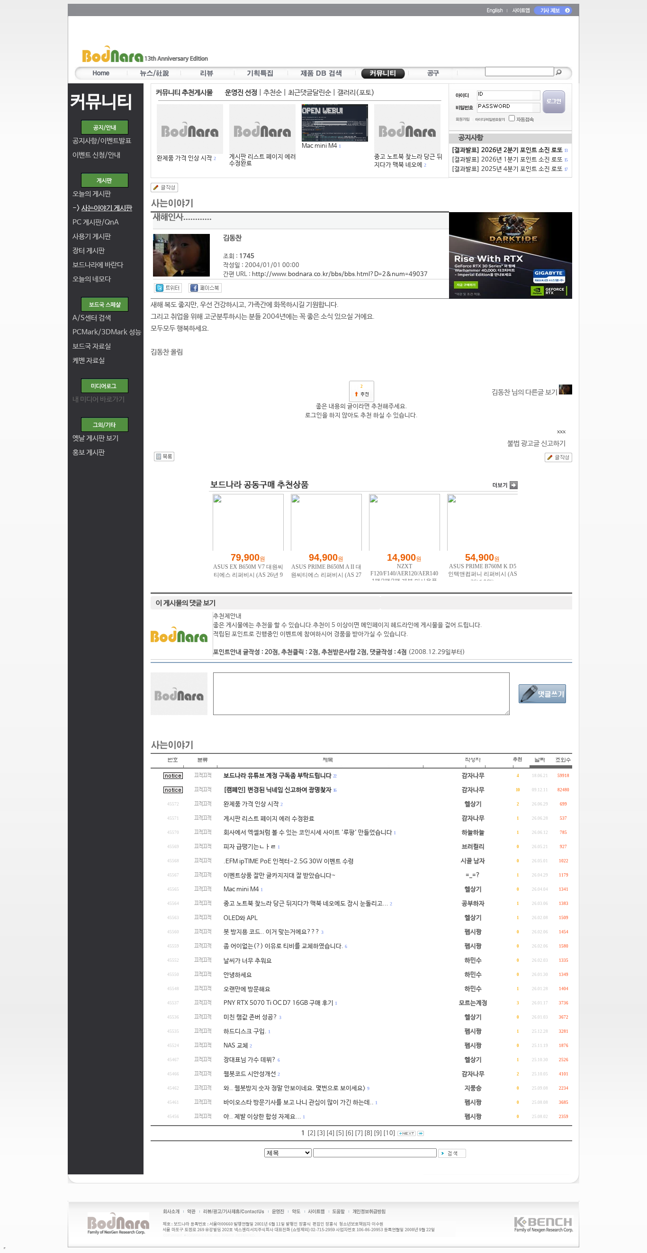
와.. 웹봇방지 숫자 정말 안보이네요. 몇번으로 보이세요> (295, 1088)
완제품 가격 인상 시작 (184, 158)
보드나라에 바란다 (97, 265)
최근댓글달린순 (309, 93)
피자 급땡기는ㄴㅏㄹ (250, 846)
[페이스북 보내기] (205, 288)
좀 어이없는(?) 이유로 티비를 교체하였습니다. (283, 946)
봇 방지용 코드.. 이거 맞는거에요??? (272, 932)
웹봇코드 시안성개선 (250, 1074)
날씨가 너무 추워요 (248, 961)
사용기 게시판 (91, 237)
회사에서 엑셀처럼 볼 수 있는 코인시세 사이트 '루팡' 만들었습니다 (308, 832)
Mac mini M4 (319, 146)
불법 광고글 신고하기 (536, 443)
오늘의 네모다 (91, 279)
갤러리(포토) (356, 93)
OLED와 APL (241, 918)
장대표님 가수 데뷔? (250, 1060)
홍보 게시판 (88, 452)
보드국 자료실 (91, 346)
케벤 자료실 (88, 361)
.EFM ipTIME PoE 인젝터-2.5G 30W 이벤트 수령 (289, 861)
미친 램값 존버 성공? (251, 1017)
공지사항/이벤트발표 (101, 141)
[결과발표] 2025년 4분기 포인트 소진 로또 (509, 169)
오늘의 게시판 (91, 194)
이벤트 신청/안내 (96, 155)
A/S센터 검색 (91, 318)
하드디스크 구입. (245, 1031)
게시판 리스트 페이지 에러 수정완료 (262, 160)
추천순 (272, 93)
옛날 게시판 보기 (95, 438)
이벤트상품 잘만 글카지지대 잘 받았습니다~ (280, 875)
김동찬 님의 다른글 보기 (525, 392)
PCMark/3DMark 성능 (106, 332)
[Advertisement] (379, 43)
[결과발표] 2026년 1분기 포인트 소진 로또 (509, 159)
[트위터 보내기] (168, 288)
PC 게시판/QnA (95, 222)
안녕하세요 (238, 975)
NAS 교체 (236, 1045)
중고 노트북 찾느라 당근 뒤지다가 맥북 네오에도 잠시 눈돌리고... (306, 903)
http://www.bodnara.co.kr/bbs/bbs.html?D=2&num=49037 (340, 274)
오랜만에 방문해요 (247, 989)
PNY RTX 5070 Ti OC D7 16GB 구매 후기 (278, 1003)
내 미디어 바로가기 (98, 399)
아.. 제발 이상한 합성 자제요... (262, 1116)
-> (102, 208)
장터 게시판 (88, 251)
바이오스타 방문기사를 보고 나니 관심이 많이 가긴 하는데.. (299, 1102)
